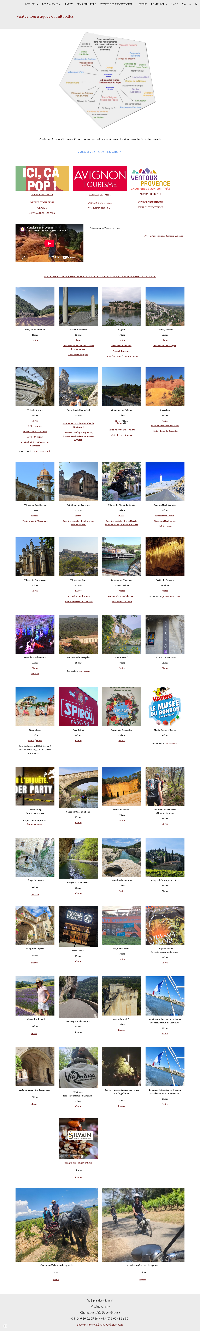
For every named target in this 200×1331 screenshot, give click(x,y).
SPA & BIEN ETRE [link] (86, 4)
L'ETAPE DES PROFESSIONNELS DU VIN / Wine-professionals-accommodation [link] (117, 4)
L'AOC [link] (174, 4)
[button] (196, 4)
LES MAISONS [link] (50, 4)
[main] (57, 16)
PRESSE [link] (143, 4)
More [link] (185, 4)
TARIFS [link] (69, 4)
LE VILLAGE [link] (158, 4)
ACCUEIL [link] (30, 4)
